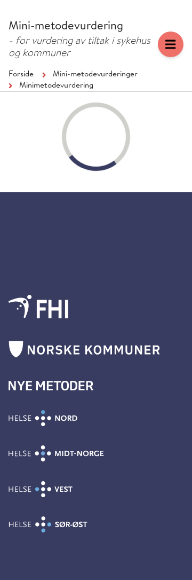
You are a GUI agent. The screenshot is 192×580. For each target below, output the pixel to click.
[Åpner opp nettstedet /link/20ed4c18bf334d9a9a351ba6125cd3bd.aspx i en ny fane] (38, 306)
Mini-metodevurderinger (95, 74)
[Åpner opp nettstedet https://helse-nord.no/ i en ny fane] (43, 418)
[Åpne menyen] (170, 44)
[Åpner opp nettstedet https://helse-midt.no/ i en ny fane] (56, 453)
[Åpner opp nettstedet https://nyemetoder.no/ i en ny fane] (51, 385)
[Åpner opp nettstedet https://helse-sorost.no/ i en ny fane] (48, 524)
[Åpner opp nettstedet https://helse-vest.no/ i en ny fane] (41, 489)
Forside (21, 74)
